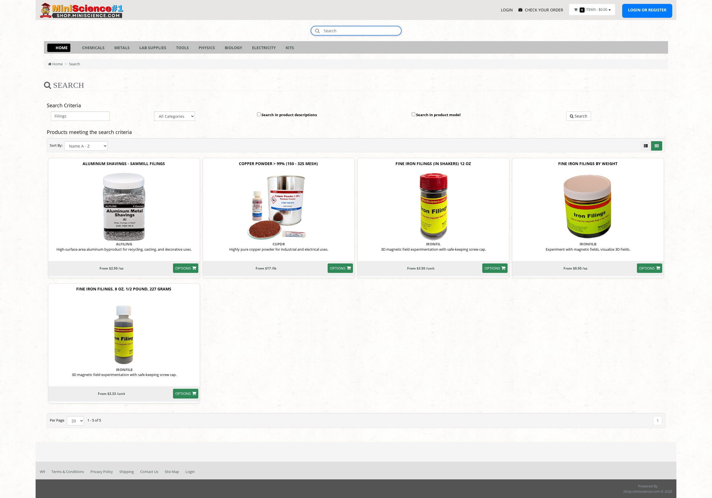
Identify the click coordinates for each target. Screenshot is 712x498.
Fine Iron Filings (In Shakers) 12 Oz (433, 163)
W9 (42, 471)
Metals (121, 47)
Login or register (647, 10)
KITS (288, 47)
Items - (594, 9)
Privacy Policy (101, 471)
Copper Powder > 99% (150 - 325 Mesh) (278, 163)
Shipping (126, 471)
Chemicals (92, 47)
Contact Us (149, 471)
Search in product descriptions (289, 114)
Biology (232, 47)
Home (62, 47)
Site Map (172, 471)
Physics (205, 47)
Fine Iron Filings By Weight (587, 163)
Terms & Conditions (67, 471)
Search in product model (438, 114)
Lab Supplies (151, 47)
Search (74, 63)
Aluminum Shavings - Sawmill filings (124, 163)
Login (190, 471)
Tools (181, 47)
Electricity (263, 47)
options (183, 268)
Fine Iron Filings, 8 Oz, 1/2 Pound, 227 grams (123, 289)
